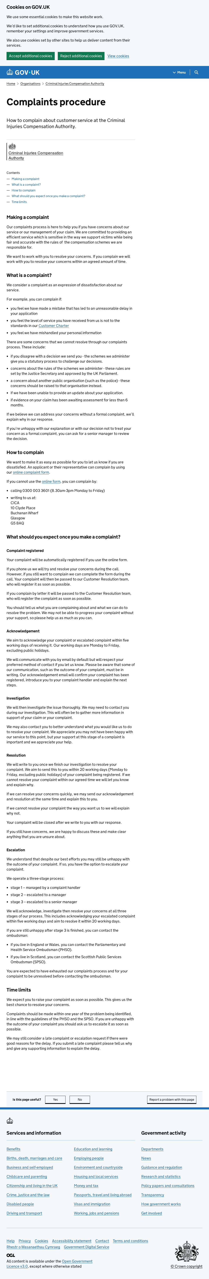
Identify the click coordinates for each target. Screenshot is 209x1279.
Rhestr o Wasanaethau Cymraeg (33, 1247)
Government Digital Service (86, 1247)
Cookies (41, 1240)
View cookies (118, 56)
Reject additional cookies (81, 56)
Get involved (151, 1213)
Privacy (25, 1240)
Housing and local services (96, 1176)
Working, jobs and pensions (96, 1213)
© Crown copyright (186, 1266)
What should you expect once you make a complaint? (48, 196)
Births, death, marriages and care (34, 1158)
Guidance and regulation (161, 1167)
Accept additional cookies (30, 56)
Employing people (89, 1158)
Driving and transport (24, 1213)
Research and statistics (161, 1176)
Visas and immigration (92, 1204)
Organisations (30, 84)
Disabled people (20, 1204)
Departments (152, 1149)
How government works (161, 1204)
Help (11, 1240)
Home (11, 84)
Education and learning (93, 1149)
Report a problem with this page (171, 1099)
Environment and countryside (98, 1167)
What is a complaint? (26, 184)
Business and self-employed (30, 1167)
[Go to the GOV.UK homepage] (23, 72)
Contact (102, 1240)
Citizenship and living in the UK (32, 1185)
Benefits (13, 1149)
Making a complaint (25, 179)
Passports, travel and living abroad (103, 1194)
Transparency (152, 1194)
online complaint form (31, 472)
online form (51, 481)
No (84, 1099)
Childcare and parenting (27, 1176)
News (146, 1158)
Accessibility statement (71, 1240)
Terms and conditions (130, 1240)
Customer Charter (54, 325)
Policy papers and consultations (168, 1185)
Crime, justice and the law (28, 1194)
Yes (59, 1099)
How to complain (24, 190)
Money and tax (86, 1185)
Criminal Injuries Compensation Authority (75, 84)
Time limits (19, 202)
